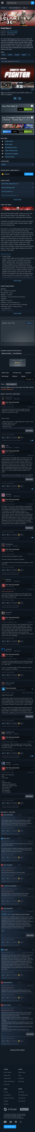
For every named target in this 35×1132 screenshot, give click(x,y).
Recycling (21, 1081)
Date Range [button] (5, 376)
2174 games (8, 496)
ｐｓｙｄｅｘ (9, 397)
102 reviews (16, 764)
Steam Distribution (9, 1081)
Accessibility (7, 1095)
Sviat (7, 445)
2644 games (9, 447)
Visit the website (6, 191)
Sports (24, 54)
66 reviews (8, 684)
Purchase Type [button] (17, 372)
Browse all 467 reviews (17, 1050)
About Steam (7, 1072)
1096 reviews (17, 651)
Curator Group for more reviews (20, 914)
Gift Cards (6, 1084)
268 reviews (17, 398)
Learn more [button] (28, 174)
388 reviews (17, 496)
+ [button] (29, 54)
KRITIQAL (8, 494)
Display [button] (23, 376)
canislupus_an (10, 732)
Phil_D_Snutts (10, 683)
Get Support (21, 1098)
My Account (21, 1101)
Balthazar (8, 579)
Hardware (21, 1078)
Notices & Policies (9, 1098)
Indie (3, 54)
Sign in (3, 92)
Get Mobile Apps (10, 1126)
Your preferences (17, 353)
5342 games (9, 398)
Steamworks (7, 1078)
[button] (4, 8)
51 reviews (16, 447)
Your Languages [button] (11, 384)
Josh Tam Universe (12, 31)
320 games (8, 546)
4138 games (9, 733)
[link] (18, 131)
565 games (8, 764)
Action (10, 54)
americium (9, 612)
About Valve (21, 1072)
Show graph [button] (28, 379)
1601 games (8, 581)
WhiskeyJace (9, 544)
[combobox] (18, 2)
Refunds (6, 1104)
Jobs (19, 1075)
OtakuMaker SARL (12, 32)
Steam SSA (7, 1075)
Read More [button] (29, 430)
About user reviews (6, 353)
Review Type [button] (5, 372)
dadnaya (8, 762)
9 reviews (8, 614)
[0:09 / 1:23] (17, 72)
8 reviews (15, 546)
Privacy (6, 1092)
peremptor (9, 649)
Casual (17, 54)
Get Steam (21, 1092)
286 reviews (17, 581)
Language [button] (28, 372)
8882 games (9, 651)
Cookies (6, 1101)
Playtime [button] (14, 376)
